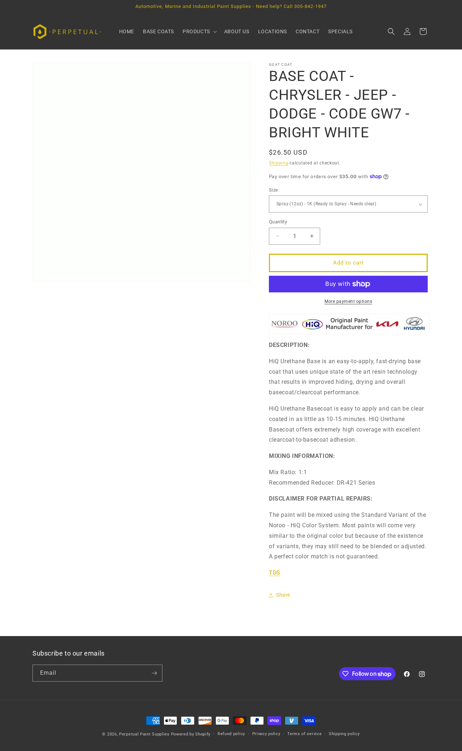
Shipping (278, 163)
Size (273, 190)
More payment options (348, 301)
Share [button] (283, 595)
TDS (274, 572)
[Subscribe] (154, 673)
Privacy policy (266, 733)
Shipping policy (344, 733)
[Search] (391, 31)
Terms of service (304, 733)
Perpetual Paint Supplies (144, 734)
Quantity (278, 221)
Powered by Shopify (191, 734)
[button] (199, 31)
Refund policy (231, 733)
